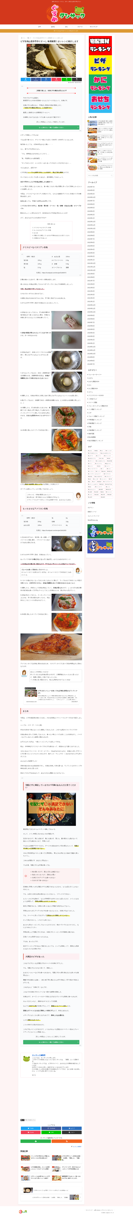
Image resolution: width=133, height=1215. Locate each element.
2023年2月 (91, 214)
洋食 (89, 427)
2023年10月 (91, 197)
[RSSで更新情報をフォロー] (35, 1075)
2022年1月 (91, 260)
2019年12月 (91, 347)
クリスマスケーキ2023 (96, 395)
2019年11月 (91, 350)
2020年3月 (91, 336)
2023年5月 (91, 207)
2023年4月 (91, 211)
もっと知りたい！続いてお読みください (51, 127)
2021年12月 (91, 263)
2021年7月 (91, 280)
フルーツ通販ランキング (96, 416)
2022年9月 (91, 232)
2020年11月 (91, 308)
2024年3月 (91, 190)
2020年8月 (91, 319)
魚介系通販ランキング (95, 440)
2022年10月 (91, 228)
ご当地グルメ (92, 399)
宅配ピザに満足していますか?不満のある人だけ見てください (52, 235)
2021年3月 (91, 294)
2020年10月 (91, 312)
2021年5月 (91, 287)
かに (89, 385)
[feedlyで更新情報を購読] (33, 1075)
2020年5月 (91, 329)
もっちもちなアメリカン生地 (42, 230)
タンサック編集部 (38, 1055)
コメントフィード (93, 516)
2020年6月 (91, 326)
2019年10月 (91, 353)
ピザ (23, 1120)
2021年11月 (91, 267)
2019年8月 (91, 360)
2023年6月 (91, 204)
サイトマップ (89, 1210)
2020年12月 (91, 305)
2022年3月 (91, 253)
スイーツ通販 (92, 402)
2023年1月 (91, 218)
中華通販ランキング (95, 420)
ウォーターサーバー (95, 374)
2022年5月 (91, 246)
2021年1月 (91, 301)
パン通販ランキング (95, 409)
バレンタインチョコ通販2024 (98, 406)
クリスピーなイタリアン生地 (42, 227)
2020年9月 (91, 315)
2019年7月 (91, 364)
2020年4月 (91, 333)
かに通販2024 (93, 388)
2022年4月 (91, 249)
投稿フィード (92, 512)
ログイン (91, 507)
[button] (111, 175)
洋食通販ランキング (95, 430)
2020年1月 (91, 343)
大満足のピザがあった (40, 238)
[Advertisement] (51, 1098)
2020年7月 (91, 322)
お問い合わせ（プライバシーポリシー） (103, 1210)
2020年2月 (91, 340)
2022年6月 (91, 242)
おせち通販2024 (93, 381)
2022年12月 (91, 221)
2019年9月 (91, 357)
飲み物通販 (92, 437)
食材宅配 (91, 433)
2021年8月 (91, 277)
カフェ (90, 392)
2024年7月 (91, 187)
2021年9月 (91, 274)
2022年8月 (91, 235)
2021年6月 (91, 284)
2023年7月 (91, 201)
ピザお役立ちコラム (31, 1120)
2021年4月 (91, 291)
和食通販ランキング (95, 423)
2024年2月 (91, 194)
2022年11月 (91, 225)
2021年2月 (91, 298)
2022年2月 (91, 256)
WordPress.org (93, 520)
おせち (90, 378)
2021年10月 (91, 270)
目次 (48, 224)
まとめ (36, 233)
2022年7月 (91, 239)
